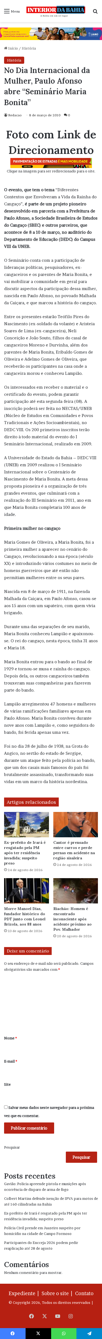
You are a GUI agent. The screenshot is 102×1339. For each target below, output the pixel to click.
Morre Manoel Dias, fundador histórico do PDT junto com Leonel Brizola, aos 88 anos (24, 916)
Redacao (15, 115)
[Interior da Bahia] (56, 11)
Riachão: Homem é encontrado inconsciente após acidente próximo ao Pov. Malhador (72, 919)
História (29, 48)
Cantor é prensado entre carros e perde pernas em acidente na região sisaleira (74, 850)
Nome (10, 1038)
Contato (84, 1293)
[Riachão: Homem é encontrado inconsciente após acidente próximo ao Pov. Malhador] (75, 890)
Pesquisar (12, 1147)
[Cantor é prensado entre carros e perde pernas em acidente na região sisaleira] (75, 824)
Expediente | (25, 1293)
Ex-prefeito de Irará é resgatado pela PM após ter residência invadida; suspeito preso (25, 853)
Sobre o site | (58, 1293)
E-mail (10, 1061)
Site (7, 1084)
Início (12, 48)
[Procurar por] (95, 13)
